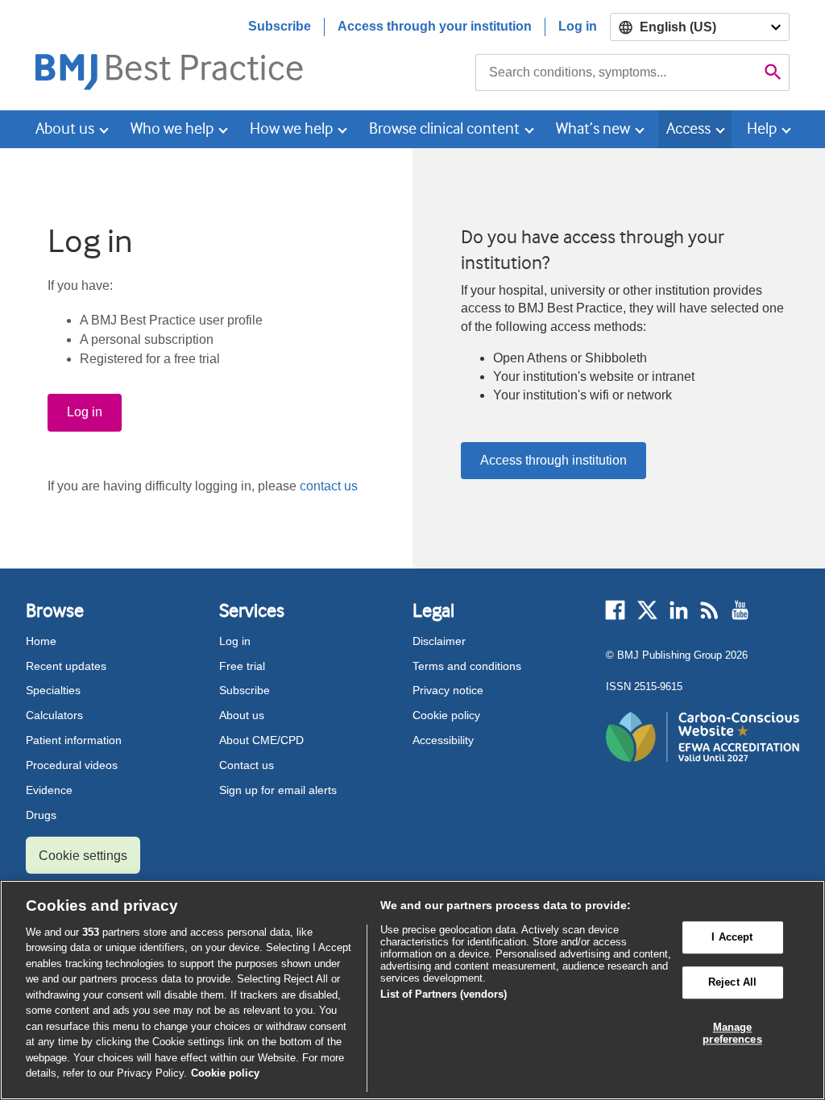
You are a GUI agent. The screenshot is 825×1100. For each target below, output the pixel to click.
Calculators (54, 715)
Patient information (74, 740)
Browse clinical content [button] (444, 128)
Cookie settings (83, 855)
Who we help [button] (172, 128)
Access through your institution (435, 26)
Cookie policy (446, 715)
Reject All (732, 982)
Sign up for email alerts (278, 790)
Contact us (246, 765)
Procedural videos (72, 765)
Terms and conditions (466, 666)
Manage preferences (732, 1033)
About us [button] (64, 128)
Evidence (49, 790)
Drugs (41, 814)
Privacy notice (447, 690)
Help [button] (762, 128)
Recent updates (66, 666)
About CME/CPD (261, 740)
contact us (329, 486)
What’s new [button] (593, 128)
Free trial (242, 666)
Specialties (53, 690)
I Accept (731, 938)
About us (241, 715)
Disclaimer (439, 641)
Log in (577, 26)
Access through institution (553, 460)
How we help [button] (291, 128)
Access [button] (688, 128)
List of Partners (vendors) (443, 994)
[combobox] (616, 72)
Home (41, 641)
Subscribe (279, 26)
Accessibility (443, 740)
